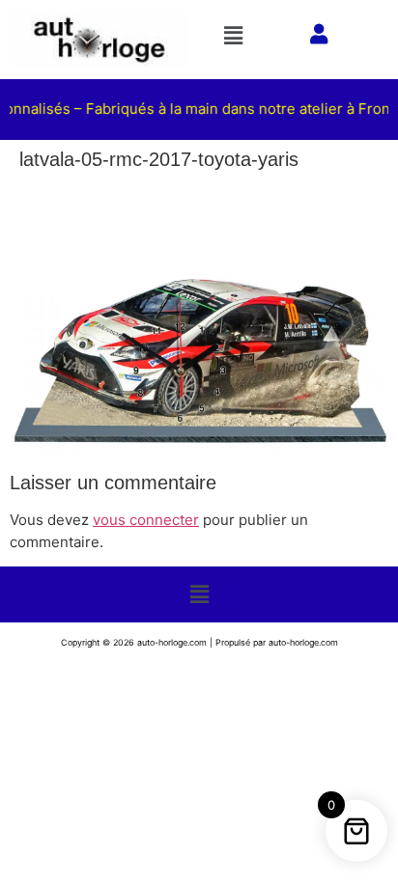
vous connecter (146, 519)
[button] (238, 35)
